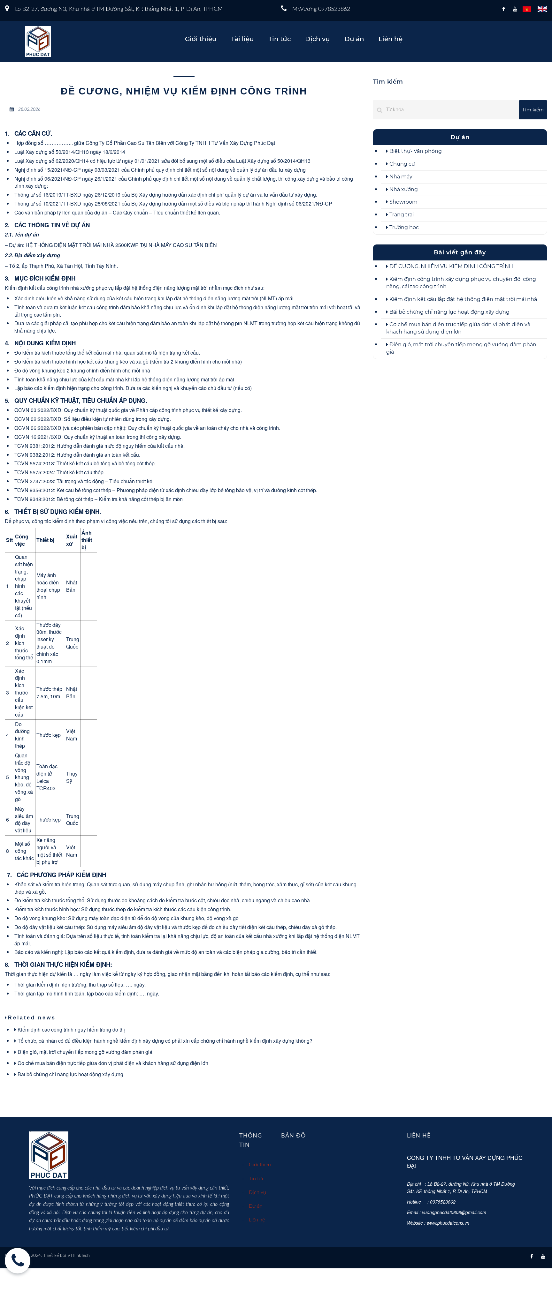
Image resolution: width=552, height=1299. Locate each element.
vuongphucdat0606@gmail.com (454, 1212)
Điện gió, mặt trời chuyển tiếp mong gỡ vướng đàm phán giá (84, 1051)
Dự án (354, 39)
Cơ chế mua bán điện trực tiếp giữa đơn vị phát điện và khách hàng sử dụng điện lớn (112, 1063)
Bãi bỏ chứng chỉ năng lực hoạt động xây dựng (69, 1074)
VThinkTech (78, 1255)
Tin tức (279, 39)
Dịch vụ (317, 39)
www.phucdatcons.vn (448, 1223)
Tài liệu (242, 39)
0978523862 (334, 9)
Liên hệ (390, 39)
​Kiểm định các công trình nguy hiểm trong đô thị (70, 1029)
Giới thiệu (201, 39)
